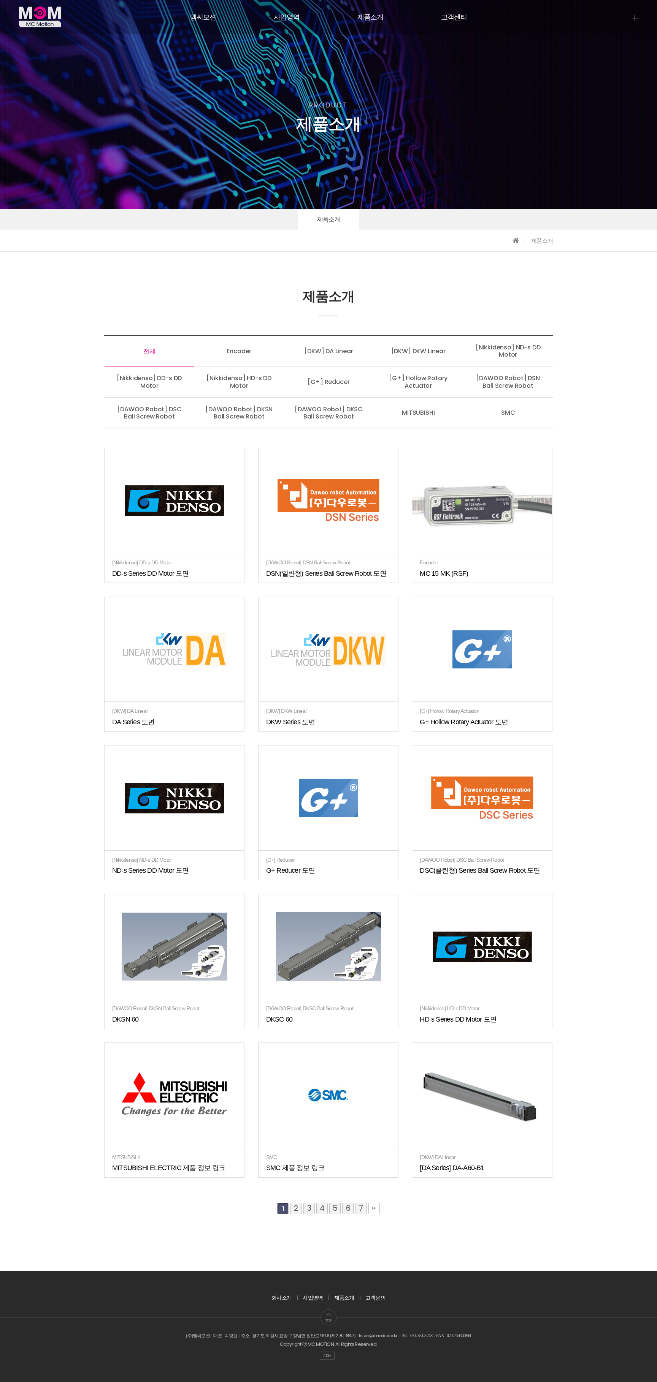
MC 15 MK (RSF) (444, 573)
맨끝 (374, 1208)
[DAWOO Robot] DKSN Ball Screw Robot (239, 413)
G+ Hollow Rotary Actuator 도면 (464, 722)
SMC (508, 412)
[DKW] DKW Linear (418, 351)
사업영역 (287, 17)
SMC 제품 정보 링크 (295, 1168)
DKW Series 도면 (290, 722)
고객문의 (375, 1297)
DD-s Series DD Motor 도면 (150, 573)
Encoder (239, 351)
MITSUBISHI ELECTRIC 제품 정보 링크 (168, 1168)
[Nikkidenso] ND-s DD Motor (508, 351)
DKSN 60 (125, 1019)
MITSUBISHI (418, 412)
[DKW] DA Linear (328, 351)
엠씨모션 (203, 17)
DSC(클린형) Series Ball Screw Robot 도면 (480, 870)
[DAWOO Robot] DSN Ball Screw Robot (508, 382)
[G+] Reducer (328, 381)
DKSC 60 (279, 1019)
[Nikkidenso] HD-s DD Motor (238, 382)
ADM (327, 1355)
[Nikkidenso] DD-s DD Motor (149, 382)
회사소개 (281, 1297)
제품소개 (370, 17)
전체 (149, 351)
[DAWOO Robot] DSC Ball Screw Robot (149, 413)
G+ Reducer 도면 (290, 870)
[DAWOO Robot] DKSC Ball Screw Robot (329, 413)
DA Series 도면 (133, 722)
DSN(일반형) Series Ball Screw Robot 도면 (326, 573)
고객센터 (454, 17)
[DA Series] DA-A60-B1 (452, 1168)
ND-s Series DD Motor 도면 (150, 870)
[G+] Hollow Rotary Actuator (418, 382)
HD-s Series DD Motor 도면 (458, 1019)
